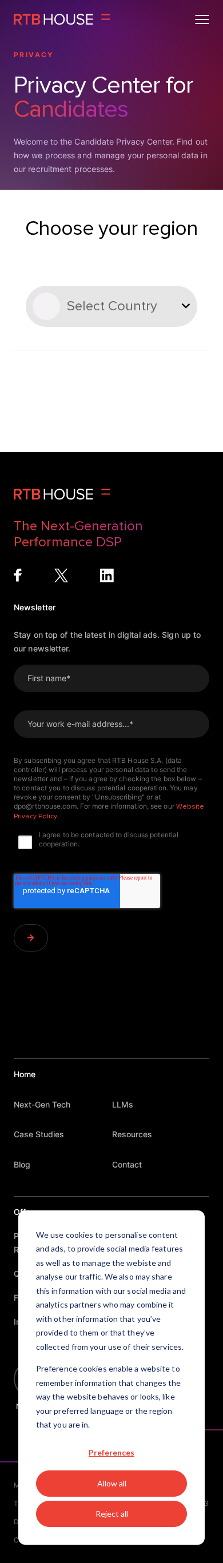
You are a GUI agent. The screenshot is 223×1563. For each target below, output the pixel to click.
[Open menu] (202, 19)
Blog (22, 1164)
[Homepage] (62, 19)
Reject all (111, 1513)
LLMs (122, 1104)
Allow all (111, 1483)
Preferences (111, 1452)
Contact (127, 1164)
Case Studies (39, 1134)
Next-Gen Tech (42, 1104)
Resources (132, 1134)
